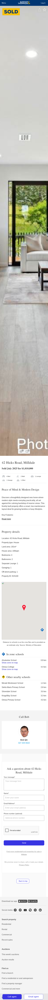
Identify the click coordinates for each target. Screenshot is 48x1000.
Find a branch (7, 973)
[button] (24, 608)
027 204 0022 (24, 743)
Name (6, 793)
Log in (43, 3)
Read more (6, 519)
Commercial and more (11, 989)
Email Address (9, 803)
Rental (4, 929)
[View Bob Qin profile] (24, 731)
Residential (6, 924)
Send (24, 843)
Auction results (8, 960)
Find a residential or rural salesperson (17, 978)
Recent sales (7, 940)
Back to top (22, 881)
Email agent (33, 997)
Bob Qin (24, 740)
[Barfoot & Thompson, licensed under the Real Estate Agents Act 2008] (24, 3)
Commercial (7, 935)
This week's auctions (10, 954)
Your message (9, 777)
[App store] (22, 901)
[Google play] (33, 901)
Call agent (12, 997)
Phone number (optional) (13, 813)
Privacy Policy (24, 865)
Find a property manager (12, 984)
